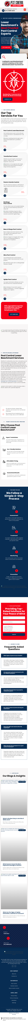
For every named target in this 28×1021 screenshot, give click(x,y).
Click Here (6, 933)
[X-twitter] (15, 966)
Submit (14, 634)
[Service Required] (14, 626)
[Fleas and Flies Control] (14, 631)
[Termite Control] (14, 630)
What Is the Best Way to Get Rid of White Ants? (13, 819)
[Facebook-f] (13, 966)
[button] (25, 10)
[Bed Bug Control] (14, 629)
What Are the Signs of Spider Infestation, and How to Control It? (13, 912)
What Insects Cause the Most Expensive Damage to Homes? (12, 864)
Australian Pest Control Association (9, 381)
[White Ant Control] (14, 627)
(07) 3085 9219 (10, 11)
